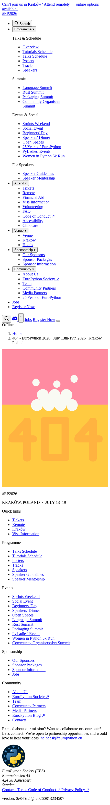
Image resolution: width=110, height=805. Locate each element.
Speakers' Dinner (26, 610)
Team (16, 701)
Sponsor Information (29, 669)
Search (24, 24)
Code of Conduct (44, 790)
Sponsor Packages (27, 665)
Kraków (19, 529)
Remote (18, 524)
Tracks (17, 565)
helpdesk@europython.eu (61, 738)
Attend (20, 183)
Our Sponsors (23, 660)
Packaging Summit (27, 629)
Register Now (23, 307)
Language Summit (27, 620)
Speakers (19, 570)
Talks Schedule (24, 551)
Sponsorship (25, 250)
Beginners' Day (24, 606)
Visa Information (25, 534)
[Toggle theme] (21, 318)
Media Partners (24, 710)
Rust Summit (22, 624)
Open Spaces (23, 615)
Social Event (22, 601)
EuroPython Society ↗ (30, 696)
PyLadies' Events (26, 633)
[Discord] (15, 319)
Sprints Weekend (26, 596)
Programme (24, 29)
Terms (22, 790)
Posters (18, 560)
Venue (20, 230)
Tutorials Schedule (27, 556)
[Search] (6, 319)
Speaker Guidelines (28, 574)
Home (17, 333)
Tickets (18, 520)
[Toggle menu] (58, 321)
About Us (20, 692)
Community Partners (29, 706)
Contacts (19, 720)
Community (24, 269)
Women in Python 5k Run (33, 638)
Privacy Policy (75, 790)
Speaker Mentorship (28, 579)
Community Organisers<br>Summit (41, 643)
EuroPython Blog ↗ (28, 715)
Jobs (15, 302)
